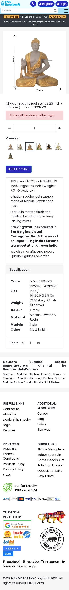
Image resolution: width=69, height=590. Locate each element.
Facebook (13, 561)
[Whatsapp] (23, 343)
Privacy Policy (13, 469)
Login (63, 4)
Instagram (52, 561)
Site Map (43, 429)
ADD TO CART (18, 169)
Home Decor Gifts (50, 460)
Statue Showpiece (51, 449)
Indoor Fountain (49, 455)
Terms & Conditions (11, 456)
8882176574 (58, 16)
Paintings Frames (50, 465)
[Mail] (38, 343)
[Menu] (66, 10)
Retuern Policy (14, 464)
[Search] (55, 10)
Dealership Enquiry (17, 419)
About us (9, 414)
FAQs (7, 474)
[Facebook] (30, 343)
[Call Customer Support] (33, 4)
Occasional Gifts (49, 471)
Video (41, 424)
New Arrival (45, 476)
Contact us (11, 409)
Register (47, 4)
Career (42, 413)
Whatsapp (28, 566)
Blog (40, 419)
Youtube (32, 561)
